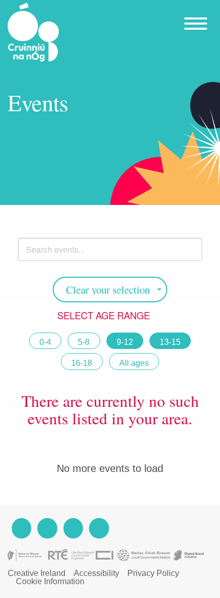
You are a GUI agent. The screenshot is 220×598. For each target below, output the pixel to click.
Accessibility (96, 573)
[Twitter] (73, 528)
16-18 (81, 363)
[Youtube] (98, 528)
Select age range (104, 315)
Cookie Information (50, 582)
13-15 (170, 342)
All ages (134, 363)
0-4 (45, 342)
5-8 (84, 342)
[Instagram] (47, 528)
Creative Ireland (36, 573)
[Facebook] (21, 528)
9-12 (125, 342)
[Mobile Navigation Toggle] (194, 17)
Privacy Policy (153, 573)
